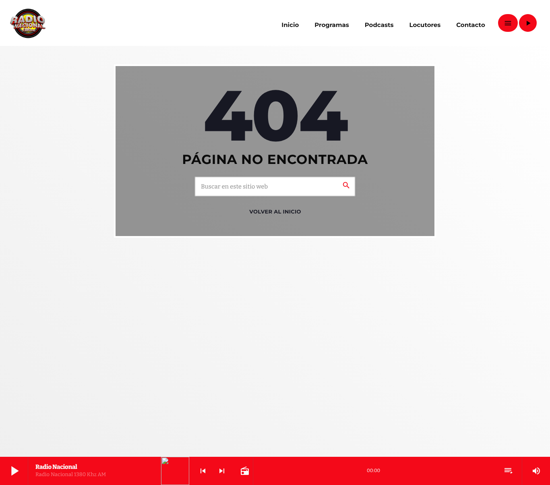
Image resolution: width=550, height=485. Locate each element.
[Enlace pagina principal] (27, 22)
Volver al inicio (275, 212)
